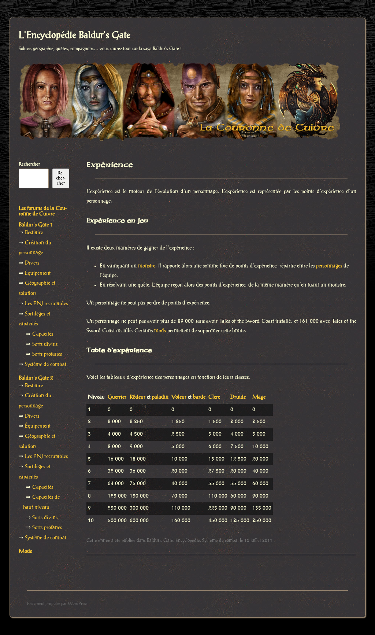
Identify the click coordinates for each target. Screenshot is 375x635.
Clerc (214, 397)
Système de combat (220, 540)
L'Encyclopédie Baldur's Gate (74, 35)
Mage (259, 397)
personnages (329, 266)
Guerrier (117, 397)
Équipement (38, 273)
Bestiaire (34, 232)
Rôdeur (137, 397)
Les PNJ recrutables (46, 303)
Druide (238, 397)
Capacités (42, 334)
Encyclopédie (187, 540)
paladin (160, 397)
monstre (146, 266)
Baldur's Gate (160, 540)
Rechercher (29, 164)
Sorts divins (44, 344)
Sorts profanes (47, 354)
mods (160, 330)
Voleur (178, 397)
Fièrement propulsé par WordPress (57, 604)
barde (199, 397)
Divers (32, 263)
